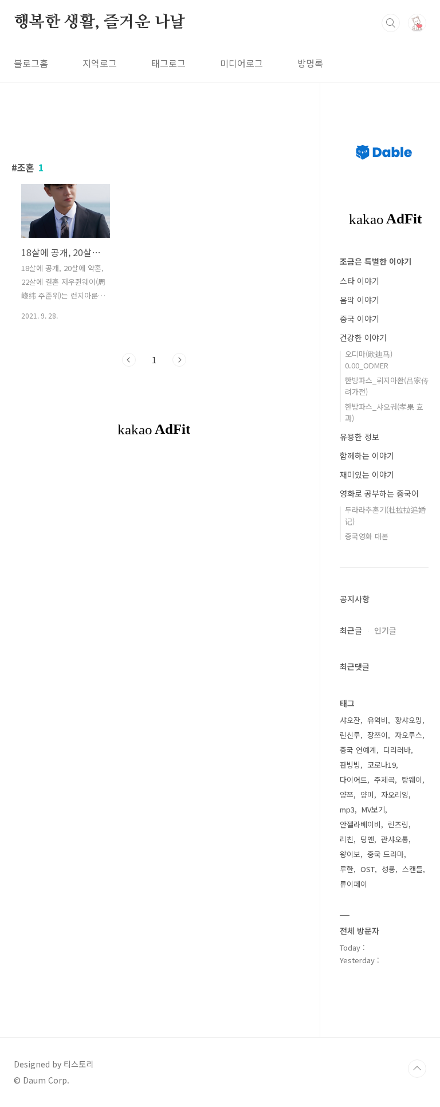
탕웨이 (412, 779)
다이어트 (353, 779)
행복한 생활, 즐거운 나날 (99, 22)
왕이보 (350, 854)
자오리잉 (394, 794)
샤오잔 (350, 720)
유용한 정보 (359, 436)
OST (367, 868)
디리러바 (397, 749)
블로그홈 (31, 63)
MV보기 (373, 809)
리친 (346, 839)
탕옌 (367, 839)
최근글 (351, 630)
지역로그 (99, 63)
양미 (367, 794)
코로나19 (381, 764)
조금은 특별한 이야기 (375, 261)
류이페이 (353, 883)
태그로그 (168, 63)
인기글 (385, 630)
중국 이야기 (359, 318)
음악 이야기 (359, 299)
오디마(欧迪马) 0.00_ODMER (368, 359)
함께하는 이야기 (367, 455)
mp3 (347, 809)
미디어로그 (241, 63)
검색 (390, 23)
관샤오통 (394, 839)
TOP (417, 1068)
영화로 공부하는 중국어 (379, 493)
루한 (346, 868)
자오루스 (408, 734)
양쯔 (346, 794)
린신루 (350, 734)
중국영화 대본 (366, 536)
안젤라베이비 (360, 824)
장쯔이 (377, 734)
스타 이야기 (359, 280)
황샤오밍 (408, 720)
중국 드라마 (385, 854)
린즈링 (398, 824)
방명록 (310, 63)
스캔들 (412, 868)
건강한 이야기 (363, 337)
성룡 (388, 868)
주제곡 (384, 779)
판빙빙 (350, 764)
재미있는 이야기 (367, 474)
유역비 (377, 720)
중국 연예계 (358, 749)
